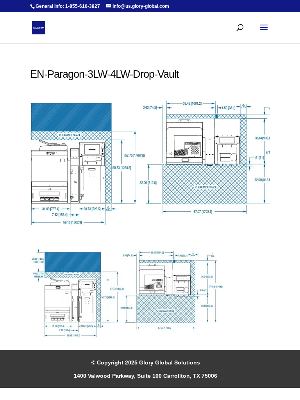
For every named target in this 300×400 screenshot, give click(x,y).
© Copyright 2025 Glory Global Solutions (145, 362)
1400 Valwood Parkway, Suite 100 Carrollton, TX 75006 (145, 376)
